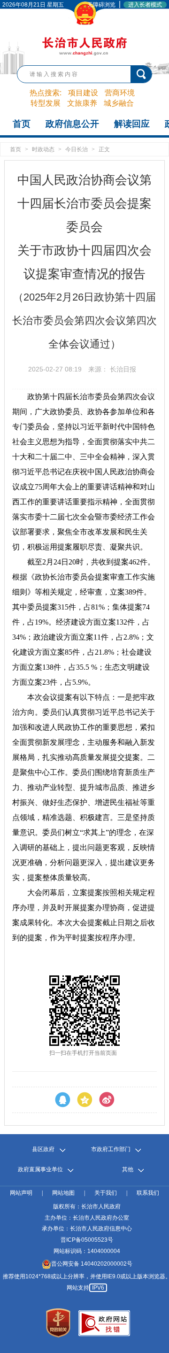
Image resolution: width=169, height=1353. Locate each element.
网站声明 (21, 1193)
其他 (127, 1170)
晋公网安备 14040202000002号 (91, 1263)
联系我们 (148, 1193)
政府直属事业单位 (40, 1170)
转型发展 (46, 103)
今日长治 (76, 149)
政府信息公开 (72, 124)
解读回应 (132, 124)
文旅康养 (82, 103)
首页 (22, 124)
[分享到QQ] (62, 1100)
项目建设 (83, 93)
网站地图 (63, 1193)
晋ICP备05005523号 (87, 1240)
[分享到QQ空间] (84, 1100)
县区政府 (43, 1149)
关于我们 (105, 1193)
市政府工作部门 (111, 1149)
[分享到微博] (107, 1100)
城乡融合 (119, 103)
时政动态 (43, 149)
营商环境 (120, 93)
